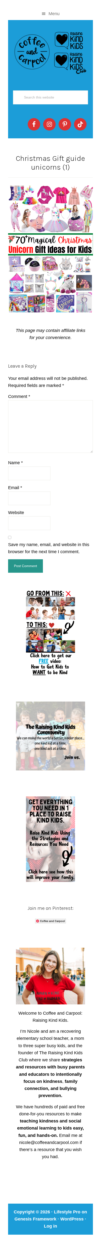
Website (16, 512)
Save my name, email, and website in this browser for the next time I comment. (48, 548)
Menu (54, 13)
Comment (19, 396)
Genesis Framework (35, 1219)
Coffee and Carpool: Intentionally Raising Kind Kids (50, 52)
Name (15, 462)
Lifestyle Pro (67, 1211)
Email (15, 487)
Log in (50, 1226)
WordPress (72, 1219)
